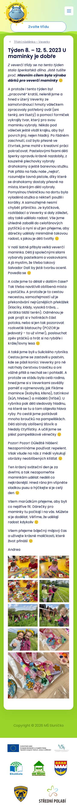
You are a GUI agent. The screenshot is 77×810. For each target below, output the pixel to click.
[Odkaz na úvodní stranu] (14, 10)
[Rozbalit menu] (69, 10)
